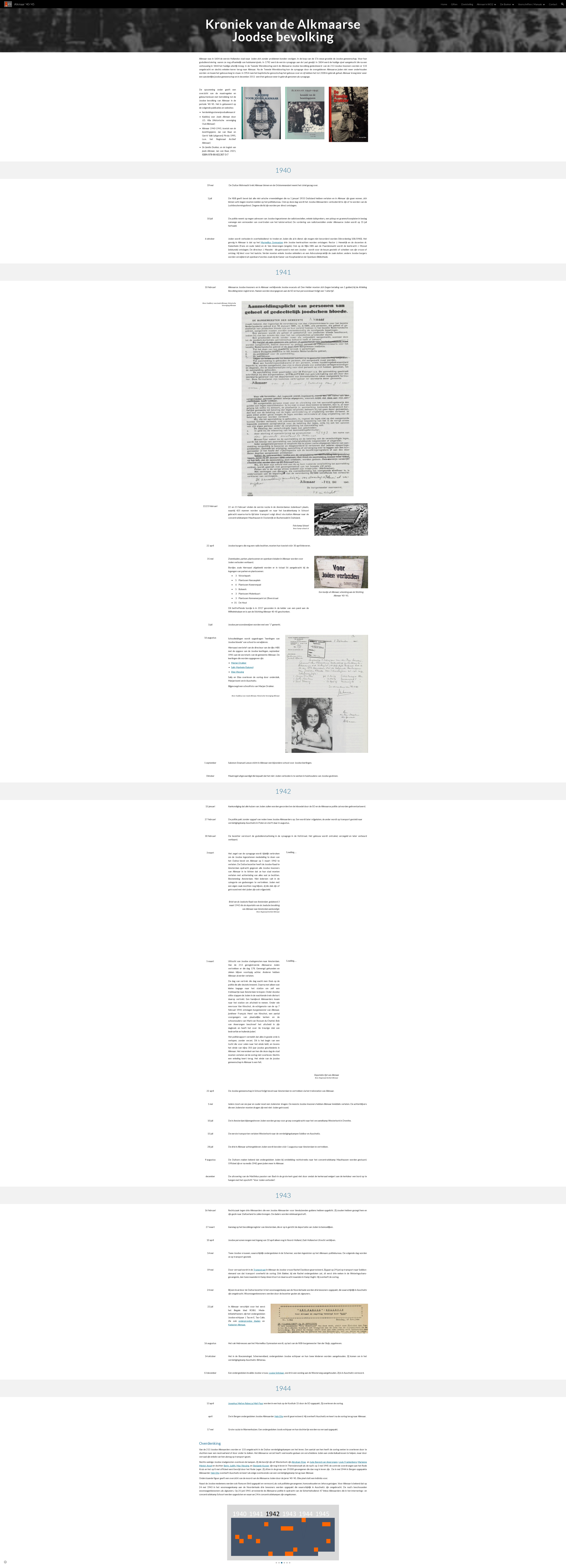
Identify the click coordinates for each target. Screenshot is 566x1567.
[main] (283, 30)
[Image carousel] (283, 1534)
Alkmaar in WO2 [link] (485, 4)
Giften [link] (454, 4)
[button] (562, 4)
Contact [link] (553, 4)
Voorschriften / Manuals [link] (530, 4)
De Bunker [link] (505, 4)
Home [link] (444, 4)
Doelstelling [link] (467, 4)
